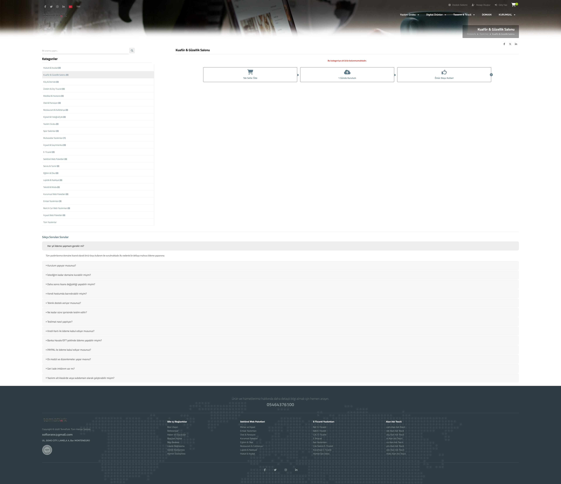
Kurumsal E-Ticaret (322, 450)
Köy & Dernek (51, 81)
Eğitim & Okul (50, 173)
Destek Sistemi (459, 5)
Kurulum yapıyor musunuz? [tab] (61, 265)
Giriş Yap (502, 5)
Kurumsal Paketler (249, 438)
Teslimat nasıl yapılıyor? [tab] (59, 322)
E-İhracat (317, 438)
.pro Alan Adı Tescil (395, 446)
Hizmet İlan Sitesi (321, 454)
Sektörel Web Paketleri (55, 159)
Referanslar (172, 431)
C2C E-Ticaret (319, 435)
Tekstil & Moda (51, 187)
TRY (78, 6)
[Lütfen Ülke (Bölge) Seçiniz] (72, 7)
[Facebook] (45, 7)
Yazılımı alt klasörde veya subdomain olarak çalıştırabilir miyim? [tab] (80, 378)
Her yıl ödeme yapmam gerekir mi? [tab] (65, 246)
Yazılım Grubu (50, 124)
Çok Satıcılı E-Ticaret (323, 446)
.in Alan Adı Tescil (394, 438)
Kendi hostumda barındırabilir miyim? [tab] (67, 294)
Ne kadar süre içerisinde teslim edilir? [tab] (67, 312)
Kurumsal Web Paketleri (55, 194)
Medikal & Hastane (53, 96)
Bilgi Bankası (173, 442)
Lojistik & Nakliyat (52, 180)
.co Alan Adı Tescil (394, 442)
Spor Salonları (51, 131)
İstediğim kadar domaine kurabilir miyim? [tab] (69, 275)
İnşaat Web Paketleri (54, 215)
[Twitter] (51, 7)
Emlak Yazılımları (52, 201)
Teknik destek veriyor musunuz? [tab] (64, 303)
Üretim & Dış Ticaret (54, 89)
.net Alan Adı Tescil (395, 431)
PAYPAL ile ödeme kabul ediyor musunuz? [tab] (69, 350)
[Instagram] (57, 7)
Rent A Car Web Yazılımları (56, 208)
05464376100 (280, 404)
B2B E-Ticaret (319, 431)
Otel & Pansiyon (52, 103)
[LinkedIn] (63, 7)
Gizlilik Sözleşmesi (176, 450)
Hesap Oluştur (483, 5)
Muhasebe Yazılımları (54, 138)
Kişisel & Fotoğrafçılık (54, 117)
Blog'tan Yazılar (174, 438)
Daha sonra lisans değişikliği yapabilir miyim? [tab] (71, 284)
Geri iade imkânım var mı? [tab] (61, 369)
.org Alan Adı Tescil (395, 435)
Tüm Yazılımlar (50, 222)
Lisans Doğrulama (176, 446)
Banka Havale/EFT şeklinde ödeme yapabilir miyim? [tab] (74, 340)
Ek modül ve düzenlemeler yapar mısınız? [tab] (69, 359)
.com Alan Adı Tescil (395, 427)
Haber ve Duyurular (176, 435)
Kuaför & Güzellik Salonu (55, 74)
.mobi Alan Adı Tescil (396, 454)
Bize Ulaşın (172, 427)
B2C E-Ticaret (319, 427)
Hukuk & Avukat (52, 67)
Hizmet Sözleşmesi (176, 454)
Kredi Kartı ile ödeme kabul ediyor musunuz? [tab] (70, 331)
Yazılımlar (484, 34)
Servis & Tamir (51, 166)
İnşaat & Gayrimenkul (54, 145)
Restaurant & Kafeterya (55, 110)
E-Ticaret (48, 152)
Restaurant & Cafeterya (251, 446)
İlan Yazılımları (320, 442)
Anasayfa (471, 34)
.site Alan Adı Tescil (395, 450)
